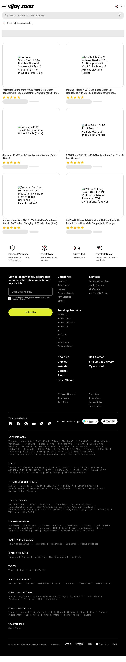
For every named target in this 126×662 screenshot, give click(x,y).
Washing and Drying (81, 504)
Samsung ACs (65, 444)
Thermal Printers (71, 615)
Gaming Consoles (38, 488)
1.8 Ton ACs (14, 449)
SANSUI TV (13, 467)
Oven (36, 531)
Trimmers (13, 557)
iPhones (29, 583)
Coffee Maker (72, 525)
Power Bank (84, 583)
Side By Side (29, 512)
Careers (62, 361)
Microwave (24, 531)
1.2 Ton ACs (81, 446)
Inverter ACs (63, 452)
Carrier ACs (13, 444)
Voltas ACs (26, 441)
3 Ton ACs (75, 449)
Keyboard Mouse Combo (45, 596)
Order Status (65, 380)
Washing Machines (66, 293)
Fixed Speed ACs (45, 452)
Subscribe (30, 312)
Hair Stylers (39, 557)
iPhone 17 (62, 315)
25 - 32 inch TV (80, 470)
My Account (96, 366)
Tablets (11, 570)
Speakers (12, 491)
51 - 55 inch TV (34, 473)
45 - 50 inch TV (15, 473)
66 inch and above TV (75, 473)
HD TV (48, 470)
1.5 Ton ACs (97, 446)
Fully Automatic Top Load (20, 507)
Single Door (87, 510)
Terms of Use (94, 398)
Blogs (61, 375)
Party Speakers (64, 297)
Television (62, 281)
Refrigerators (71, 510)
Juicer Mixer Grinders (82, 528)
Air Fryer (12, 528)
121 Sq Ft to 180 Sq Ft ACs (21, 454)
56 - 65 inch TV (53, 473)
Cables (58, 583)
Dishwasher (55, 510)
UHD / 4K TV (53, 486)
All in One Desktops (76, 612)
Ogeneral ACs (96, 444)
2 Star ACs (89, 449)
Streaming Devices (87, 486)
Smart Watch (14, 628)
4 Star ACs (13, 452)
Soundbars (79, 488)
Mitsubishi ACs (101, 441)
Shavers (26, 557)
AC (59, 330)
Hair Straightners (57, 557)
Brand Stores (94, 394)
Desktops (58, 612)
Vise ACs (12, 441)
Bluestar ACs (68, 441)
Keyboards (24, 596)
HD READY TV (61, 470)
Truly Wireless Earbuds (19, 544)
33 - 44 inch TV (98, 470)
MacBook (25, 612)
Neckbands (40, 544)
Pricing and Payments (67, 394)
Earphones (71, 544)
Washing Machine (66, 346)
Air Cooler (62, 334)
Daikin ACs (41, 441)
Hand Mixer (43, 528)
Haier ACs (81, 444)
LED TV (11, 486)
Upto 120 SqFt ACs (83, 452)
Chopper (57, 525)
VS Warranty (94, 289)
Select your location (24, 23)
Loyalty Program (96, 285)
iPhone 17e (63, 326)
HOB (55, 528)
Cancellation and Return (99, 281)
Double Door (103, 510)
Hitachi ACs (29, 444)
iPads (22, 570)
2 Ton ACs (29, 449)
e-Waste (62, 366)
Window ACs (27, 446)
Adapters (70, 583)
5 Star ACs (28, 452)
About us (63, 357)
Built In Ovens (29, 525)
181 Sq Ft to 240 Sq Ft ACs (52, 454)
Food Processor (102, 525)
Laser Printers (32, 615)
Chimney (45, 525)
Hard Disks (51, 599)
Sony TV (65, 467)
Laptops (61, 289)
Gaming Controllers (61, 488)
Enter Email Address (22, 291)
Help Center (96, 357)
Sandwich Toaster (69, 531)
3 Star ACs (103, 449)
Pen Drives (29, 599)
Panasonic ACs (46, 444)
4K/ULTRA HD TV (16, 470)
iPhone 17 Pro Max (66, 322)
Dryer (43, 510)
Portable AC (61, 504)
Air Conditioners (16, 504)
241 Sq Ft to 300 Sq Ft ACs (82, 454)
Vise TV (27, 467)
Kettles (11, 531)
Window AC (45, 504)
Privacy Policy (95, 406)
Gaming (61, 301)
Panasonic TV (80, 467)
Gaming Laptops (41, 612)
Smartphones (14, 583)
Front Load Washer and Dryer (22, 510)
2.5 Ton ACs (60, 449)
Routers (87, 615)
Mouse (11, 596)
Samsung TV (41, 467)
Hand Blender (27, 528)
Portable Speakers (89, 544)
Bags (63, 596)
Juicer (65, 528)
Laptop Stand (93, 596)
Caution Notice (95, 402)
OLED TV (95, 467)
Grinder (100, 528)
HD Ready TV (26, 486)
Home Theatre (96, 488)
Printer (102, 612)
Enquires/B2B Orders (98, 293)
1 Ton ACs (67, 446)
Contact (62, 370)
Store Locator (63, 398)
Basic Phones (44, 583)
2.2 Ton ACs (44, 449)
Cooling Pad (76, 596)
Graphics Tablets (37, 570)
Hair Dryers (75, 557)
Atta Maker (13, 525)
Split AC (32, 504)
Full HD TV (68, 486)
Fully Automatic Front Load (80, 507)
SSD (40, 599)
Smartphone (63, 285)
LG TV (54, 467)
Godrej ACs (84, 441)
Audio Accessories (17, 488)
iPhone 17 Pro (64, 319)
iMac (92, 612)
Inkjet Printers (15, 615)
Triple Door (13, 512)
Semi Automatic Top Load (49, 507)
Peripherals (13, 599)
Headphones (56, 544)
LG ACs (54, 441)
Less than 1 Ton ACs (48, 446)
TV (59, 338)
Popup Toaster (50, 531)
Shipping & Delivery (101, 361)
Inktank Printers (51, 615)
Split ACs (12, 446)
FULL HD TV (34, 470)
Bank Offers (63, 402)
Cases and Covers (102, 583)
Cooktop (87, 525)
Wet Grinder (88, 531)
